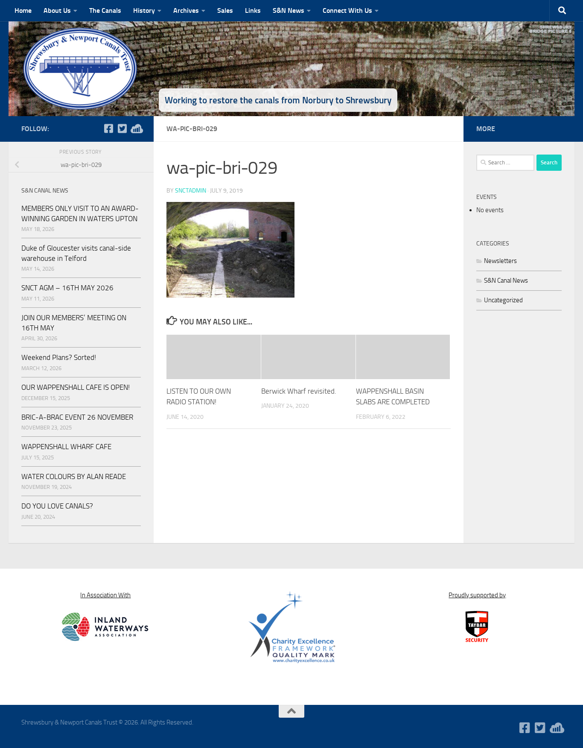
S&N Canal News (506, 280)
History (144, 10)
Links (253, 10)
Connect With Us (347, 10)
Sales (225, 10)
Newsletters (500, 261)
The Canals (105, 10)
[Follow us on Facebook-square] (108, 128)
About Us (57, 10)
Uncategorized (503, 300)
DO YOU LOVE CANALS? (57, 506)
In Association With (105, 595)
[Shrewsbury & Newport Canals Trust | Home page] (81, 68)
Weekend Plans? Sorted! (58, 357)
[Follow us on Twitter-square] (122, 128)
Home (23, 10)
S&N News (288, 10)
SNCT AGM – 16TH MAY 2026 (67, 287)
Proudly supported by (477, 595)
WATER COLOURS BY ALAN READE (73, 476)
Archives (186, 10)
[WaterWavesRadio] (136, 128)
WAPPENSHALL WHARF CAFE (66, 446)
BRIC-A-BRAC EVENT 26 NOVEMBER (77, 417)
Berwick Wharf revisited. (298, 391)
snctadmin (190, 190)
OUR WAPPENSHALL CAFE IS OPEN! (75, 387)
